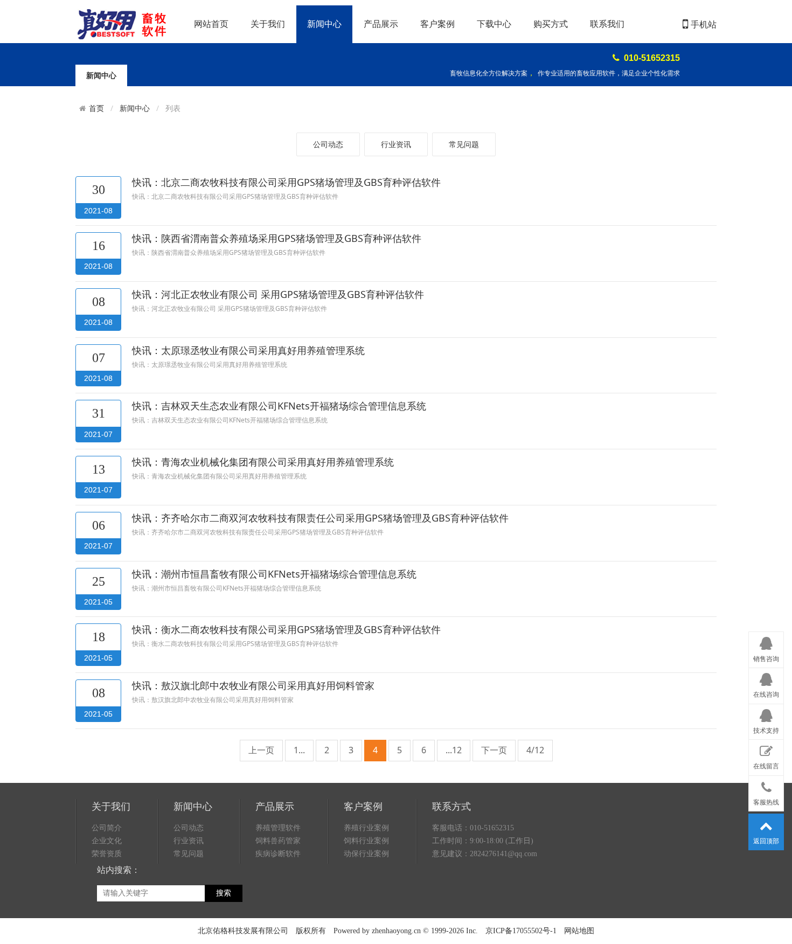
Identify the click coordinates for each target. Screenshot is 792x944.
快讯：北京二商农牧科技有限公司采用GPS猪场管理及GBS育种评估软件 (286, 182)
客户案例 (437, 24)
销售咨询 (766, 659)
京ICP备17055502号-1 (521, 931)
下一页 (494, 750)
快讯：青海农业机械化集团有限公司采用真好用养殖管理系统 (263, 462)
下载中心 (494, 24)
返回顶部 (766, 841)
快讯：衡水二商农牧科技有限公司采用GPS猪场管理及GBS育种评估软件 (286, 629)
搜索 (223, 893)
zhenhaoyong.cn (396, 931)
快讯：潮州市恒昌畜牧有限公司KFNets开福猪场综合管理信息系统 (274, 574)
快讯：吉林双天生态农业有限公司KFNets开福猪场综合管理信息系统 (279, 406)
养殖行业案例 (366, 828)
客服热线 (766, 802)
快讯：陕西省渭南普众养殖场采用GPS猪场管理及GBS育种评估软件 (276, 238)
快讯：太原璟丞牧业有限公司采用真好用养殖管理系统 (248, 350)
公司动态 (328, 144)
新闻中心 (324, 24)
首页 (96, 108)
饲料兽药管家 (278, 841)
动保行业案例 (366, 854)
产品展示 (381, 24)
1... (299, 750)
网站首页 (211, 24)
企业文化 (107, 841)
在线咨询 (766, 694)
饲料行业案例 (366, 841)
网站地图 (579, 931)
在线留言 (766, 766)
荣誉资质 (107, 854)
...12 (454, 750)
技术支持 (766, 730)
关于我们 (268, 24)
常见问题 (464, 144)
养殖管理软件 (278, 828)
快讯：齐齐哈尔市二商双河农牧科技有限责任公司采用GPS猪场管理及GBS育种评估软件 (320, 518)
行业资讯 (396, 144)
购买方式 (550, 24)
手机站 (704, 24)
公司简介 (107, 828)
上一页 (261, 750)
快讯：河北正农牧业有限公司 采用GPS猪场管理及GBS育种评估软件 (278, 294)
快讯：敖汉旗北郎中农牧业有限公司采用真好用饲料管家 (253, 685)
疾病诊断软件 (278, 854)
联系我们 (607, 24)
